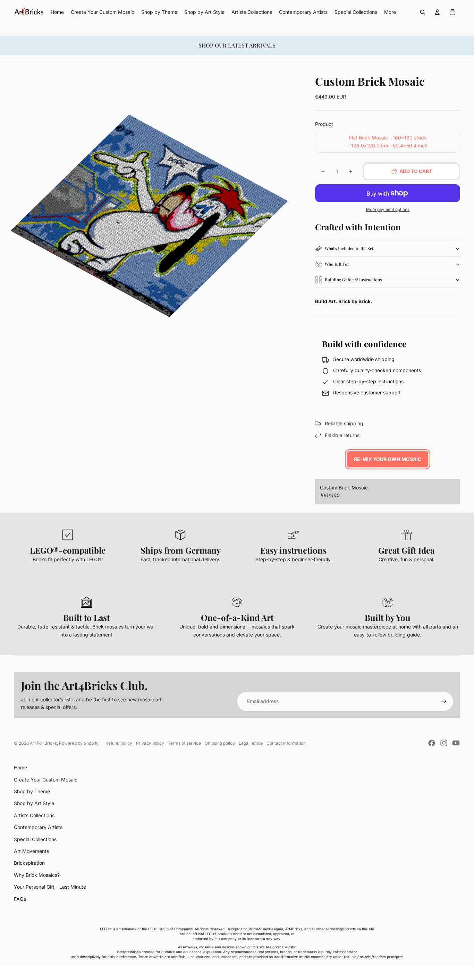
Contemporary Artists (38, 827)
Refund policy (118, 743)
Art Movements (31, 851)
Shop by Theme (32, 791)
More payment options (387, 209)
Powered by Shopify (79, 743)
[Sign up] (443, 701)
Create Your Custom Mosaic (45, 780)
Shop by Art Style (34, 803)
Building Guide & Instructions (353, 279)
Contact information (286, 743)
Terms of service (184, 743)
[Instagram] (444, 743)
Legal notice (251, 743)
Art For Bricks (43, 743)
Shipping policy (220, 743)
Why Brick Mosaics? (37, 875)
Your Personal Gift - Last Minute (50, 887)
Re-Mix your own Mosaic (387, 459)
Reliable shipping (344, 423)
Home (20, 767)
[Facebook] (432, 743)
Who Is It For (337, 264)
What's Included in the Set (349, 248)
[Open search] (422, 12)
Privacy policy (150, 743)
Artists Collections (34, 815)
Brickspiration (29, 863)
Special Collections (35, 839)
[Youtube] (456, 743)
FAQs (20, 899)
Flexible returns (342, 435)
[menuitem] (390, 12)
